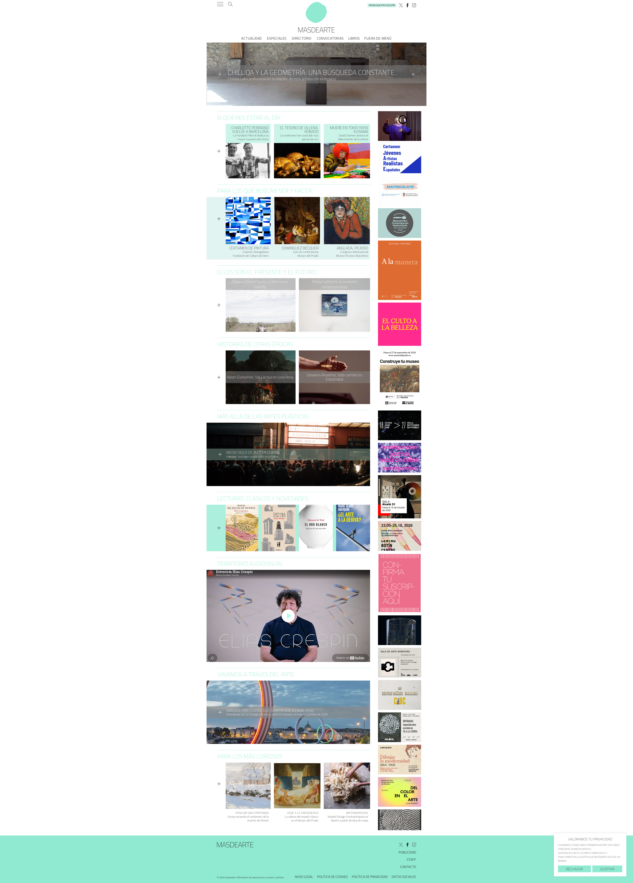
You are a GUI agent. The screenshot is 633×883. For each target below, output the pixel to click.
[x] (401, 5)
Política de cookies (332, 876)
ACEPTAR (607, 869)
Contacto (408, 866)
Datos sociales (404, 876)
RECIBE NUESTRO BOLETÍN (382, 5)
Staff (411, 859)
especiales (276, 38)
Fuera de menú (378, 38)
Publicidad (407, 852)
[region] (590, 854)
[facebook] (407, 5)
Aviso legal (304, 876)
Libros (354, 38)
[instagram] (414, 5)
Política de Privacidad (370, 876)
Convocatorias (330, 38)
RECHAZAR (574, 869)
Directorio (301, 38)
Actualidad (251, 38)
